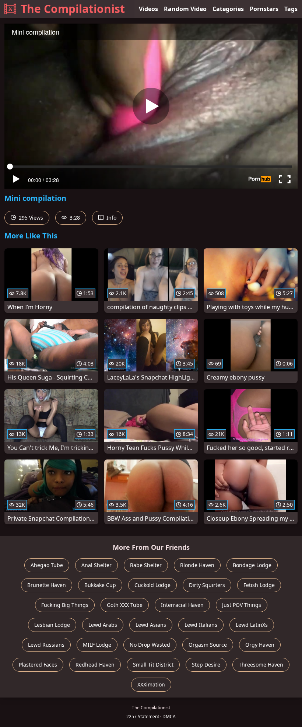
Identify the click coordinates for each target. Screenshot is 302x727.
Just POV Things (241, 604)
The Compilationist (73, 8)
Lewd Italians (201, 624)
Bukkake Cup (100, 584)
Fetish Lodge (259, 584)
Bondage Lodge (252, 565)
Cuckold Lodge (152, 584)
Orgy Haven (259, 644)
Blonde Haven (197, 565)
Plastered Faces (38, 664)
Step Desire (206, 664)
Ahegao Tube (47, 565)
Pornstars (264, 9)
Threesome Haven (261, 664)
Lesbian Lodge (52, 624)
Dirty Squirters (207, 584)
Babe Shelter (146, 565)
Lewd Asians (151, 624)
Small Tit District (153, 664)
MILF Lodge (97, 644)
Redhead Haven (95, 664)
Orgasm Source (208, 644)
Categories (228, 9)
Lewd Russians (46, 644)
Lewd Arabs (102, 624)
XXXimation (151, 684)
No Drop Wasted (150, 644)
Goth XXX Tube (125, 604)
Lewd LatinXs (252, 624)
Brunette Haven (46, 584)
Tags (291, 9)
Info (110, 217)
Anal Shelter (96, 565)
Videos (148, 9)
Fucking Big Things (64, 604)
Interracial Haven (182, 604)
